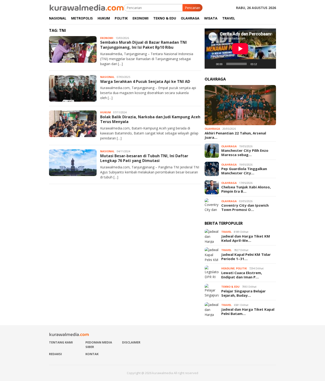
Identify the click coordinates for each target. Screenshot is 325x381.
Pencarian (192, 7)
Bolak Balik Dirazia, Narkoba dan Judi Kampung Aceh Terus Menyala (150, 119)
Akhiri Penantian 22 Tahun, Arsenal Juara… (235, 135)
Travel (226, 231)
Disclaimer (131, 342)
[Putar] (210, 64)
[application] (240, 49)
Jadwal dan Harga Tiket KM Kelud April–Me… (245, 238)
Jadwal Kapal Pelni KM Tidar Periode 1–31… (246, 256)
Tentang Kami (61, 342)
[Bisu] (262, 64)
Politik (241, 268)
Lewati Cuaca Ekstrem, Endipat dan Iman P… (241, 275)
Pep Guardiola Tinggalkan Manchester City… (244, 171)
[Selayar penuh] (269, 64)
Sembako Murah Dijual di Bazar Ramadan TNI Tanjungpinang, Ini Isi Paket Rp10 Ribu (143, 45)
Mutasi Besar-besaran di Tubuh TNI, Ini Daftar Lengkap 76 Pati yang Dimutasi (144, 158)
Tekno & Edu (230, 286)
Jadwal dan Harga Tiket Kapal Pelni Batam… (247, 311)
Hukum (105, 112)
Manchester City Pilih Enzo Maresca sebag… (244, 152)
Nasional (107, 77)
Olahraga (212, 128)
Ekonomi (106, 38)
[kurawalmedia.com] (86, 7)
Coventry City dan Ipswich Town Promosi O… (245, 207)
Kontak (91, 354)
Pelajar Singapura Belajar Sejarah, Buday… (243, 293)
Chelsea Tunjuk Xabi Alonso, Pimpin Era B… (246, 189)
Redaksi (55, 354)
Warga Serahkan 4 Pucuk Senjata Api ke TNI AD (145, 81)
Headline (228, 268)
